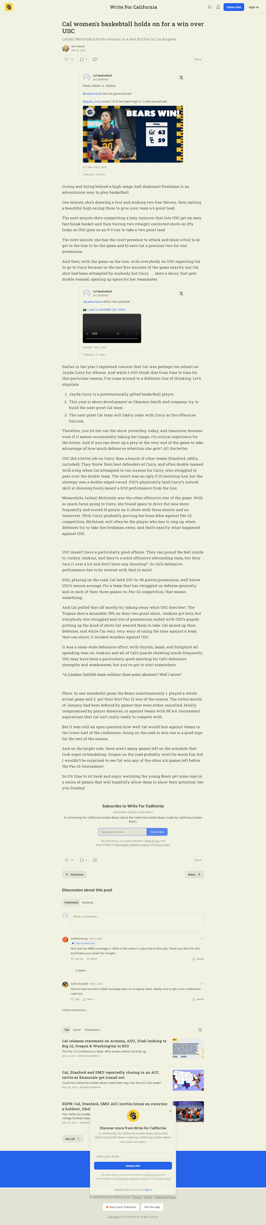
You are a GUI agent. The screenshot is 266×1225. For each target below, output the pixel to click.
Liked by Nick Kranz (85, 943)
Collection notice (165, 1197)
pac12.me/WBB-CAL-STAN (107, 309)
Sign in (254, 7)
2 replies (80, 970)
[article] (133, 1051)
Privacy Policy (162, 1178)
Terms (148, 1197)
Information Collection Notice (132, 1178)
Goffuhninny (79, 938)
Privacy (137, 1197)
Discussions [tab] (92, 1030)
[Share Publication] (218, 7)
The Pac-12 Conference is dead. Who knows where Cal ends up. (104, 1051)
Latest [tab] (77, 1030)
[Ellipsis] (202, 938)
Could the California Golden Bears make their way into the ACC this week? (111, 1083)
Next (191, 874)
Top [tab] (66, 1030)
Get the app (152, 1207)
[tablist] (79, 902)
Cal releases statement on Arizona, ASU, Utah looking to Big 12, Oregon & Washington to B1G (114, 1043)
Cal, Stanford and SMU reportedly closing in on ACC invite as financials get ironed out (110, 1075)
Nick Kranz (78, 46)
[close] (170, 1111)
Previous (77, 874)
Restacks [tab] (87, 902)
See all (70, 1139)
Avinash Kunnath (88, 1056)
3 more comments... (74, 1010)
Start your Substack (122, 1207)
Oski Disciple (79, 983)
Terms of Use (151, 1174)
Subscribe (234, 7)
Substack (114, 1217)
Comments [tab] (71, 902)
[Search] (209, 7)
